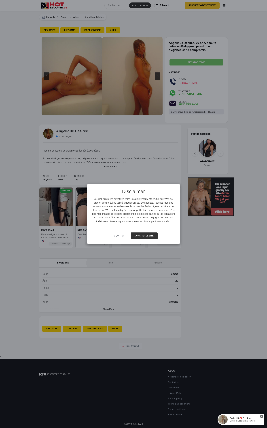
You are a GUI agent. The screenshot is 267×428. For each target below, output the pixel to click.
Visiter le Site (145, 236)
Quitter (119, 236)
